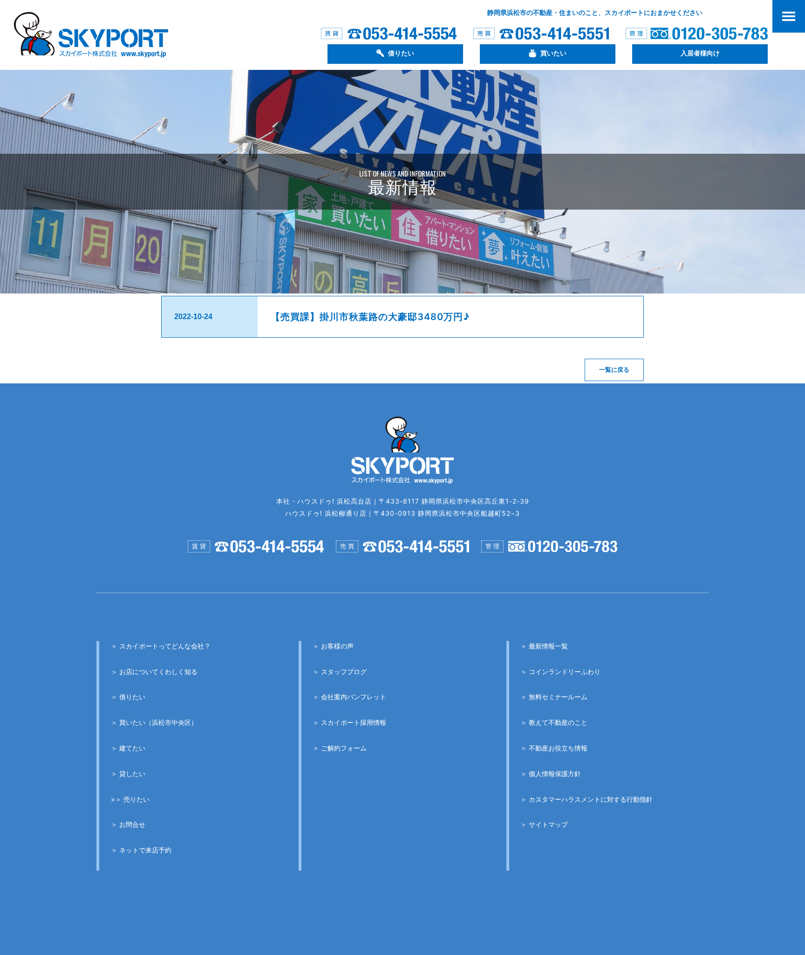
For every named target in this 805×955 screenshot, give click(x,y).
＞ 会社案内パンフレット (349, 697)
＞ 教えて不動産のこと (553, 722)
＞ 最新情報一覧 (544, 646)
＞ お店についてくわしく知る (154, 671)
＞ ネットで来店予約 (141, 850)
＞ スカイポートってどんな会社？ (161, 646)
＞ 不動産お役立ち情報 (553, 748)
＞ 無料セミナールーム (553, 697)
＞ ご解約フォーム (340, 748)
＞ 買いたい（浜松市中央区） (154, 722)
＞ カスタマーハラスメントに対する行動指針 (586, 799)
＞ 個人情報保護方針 (550, 774)
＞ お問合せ (128, 824)
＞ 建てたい (128, 748)
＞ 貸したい (128, 774)
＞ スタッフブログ (340, 671)
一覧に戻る (614, 369)
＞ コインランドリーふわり (560, 671)
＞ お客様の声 (333, 646)
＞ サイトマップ (544, 824)
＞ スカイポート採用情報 (349, 722)
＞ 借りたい (128, 697)
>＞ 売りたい (130, 799)
